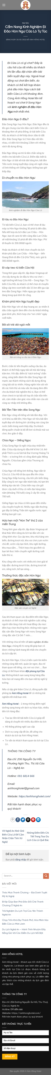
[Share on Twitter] (23, 819)
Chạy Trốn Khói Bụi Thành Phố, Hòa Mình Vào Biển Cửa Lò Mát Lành (25, 922)
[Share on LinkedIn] (38, 819)
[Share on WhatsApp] (12, 819)
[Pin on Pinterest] (33, 819)
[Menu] (4, 4)
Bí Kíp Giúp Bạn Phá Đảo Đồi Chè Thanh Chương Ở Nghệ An (22, 904)
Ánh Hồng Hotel (37, 40)
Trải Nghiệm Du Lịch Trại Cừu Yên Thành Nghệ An (22, 913)
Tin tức (25, 23)
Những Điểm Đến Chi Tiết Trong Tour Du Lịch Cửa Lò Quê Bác (38, 836)
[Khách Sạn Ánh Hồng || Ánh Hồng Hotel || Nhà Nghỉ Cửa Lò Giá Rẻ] (25, 5)
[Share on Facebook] (17, 819)
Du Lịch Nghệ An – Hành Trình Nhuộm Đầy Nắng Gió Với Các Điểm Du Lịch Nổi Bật (24, 931)
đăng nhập (20, 859)
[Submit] (46, 876)
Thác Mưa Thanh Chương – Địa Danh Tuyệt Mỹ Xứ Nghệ (24, 895)
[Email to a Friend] (28, 819)
